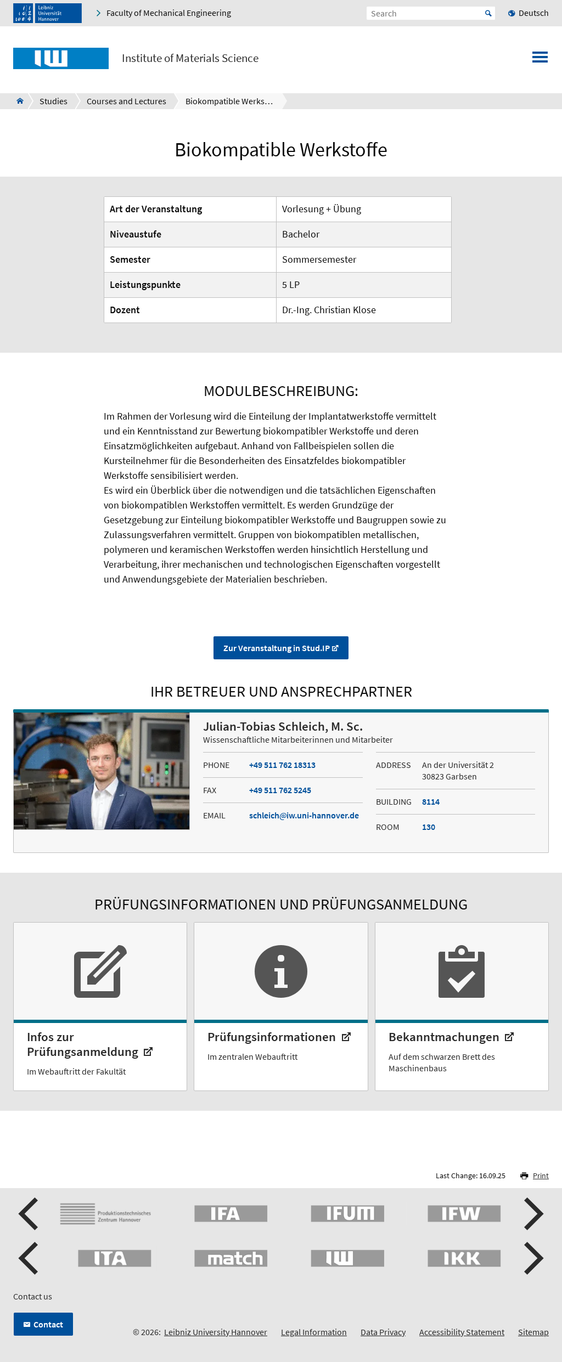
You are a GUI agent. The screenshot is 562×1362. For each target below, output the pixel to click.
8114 (431, 801)
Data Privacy (383, 1331)
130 (428, 826)
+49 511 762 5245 (280, 789)
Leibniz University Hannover (215, 1331)
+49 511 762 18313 (282, 764)
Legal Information (314, 1331)
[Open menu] (540, 60)
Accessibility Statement (461, 1331)
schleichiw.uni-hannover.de (304, 815)
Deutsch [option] (534, 12)
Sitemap (533, 1331)
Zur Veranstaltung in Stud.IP (276, 647)
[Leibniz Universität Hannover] (47, 13)
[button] (29, 1213)
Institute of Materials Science (190, 58)
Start (488, 13)
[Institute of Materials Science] (17, 101)
